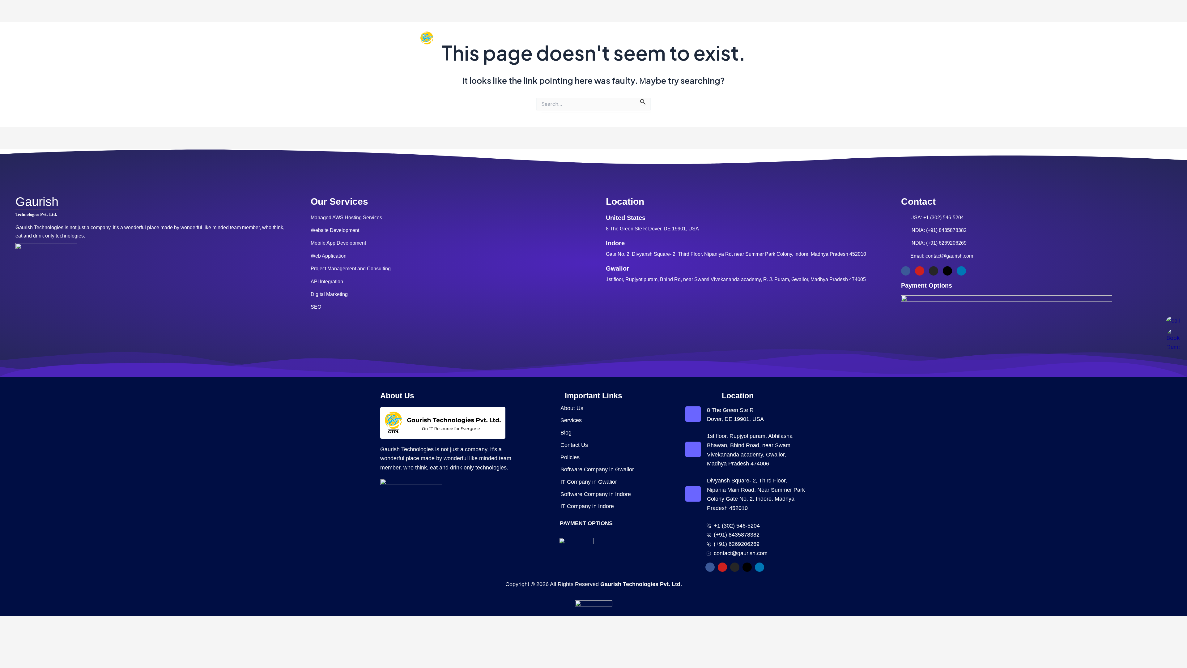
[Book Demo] (1174, 340)
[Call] (1174, 320)
